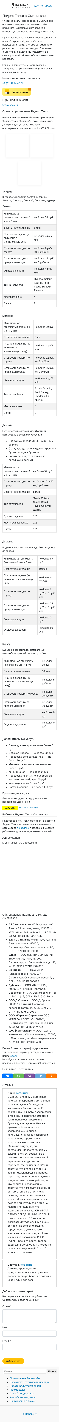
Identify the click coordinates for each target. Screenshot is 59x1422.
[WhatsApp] (18, 1076)
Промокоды (17, 1389)
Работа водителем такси (25, 1385)
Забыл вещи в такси (22, 1401)
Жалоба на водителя (23, 1397)
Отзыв (6, 1306)
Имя (5, 1327)
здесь (13, 1055)
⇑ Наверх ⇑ (29, 1413)
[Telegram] (40, 1076)
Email (5, 1341)
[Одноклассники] (51, 1076)
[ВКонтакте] (7, 1076)
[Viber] (29, 1076)
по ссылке (23, 827)
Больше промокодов (28, 807)
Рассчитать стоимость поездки (30, 1382)
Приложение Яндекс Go (25, 1378)
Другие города (43, 5)
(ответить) (22, 1093)
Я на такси (19, 4)
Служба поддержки (22, 1393)
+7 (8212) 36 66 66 (12, 83)
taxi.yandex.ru (10, 104)
